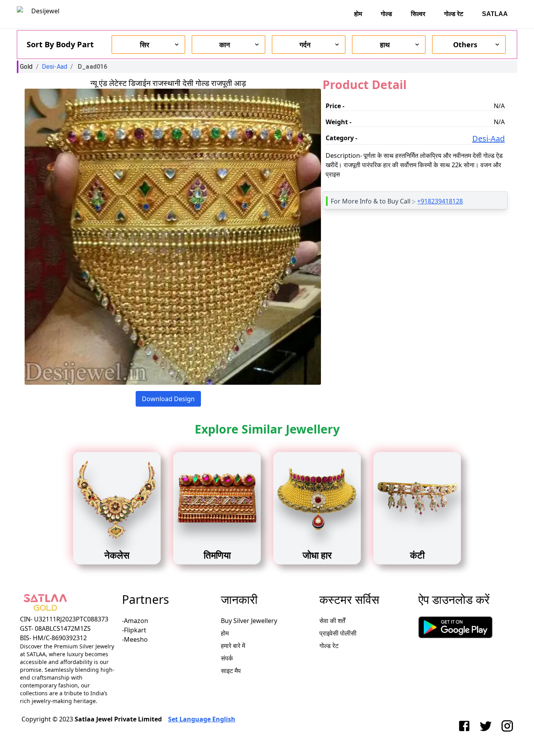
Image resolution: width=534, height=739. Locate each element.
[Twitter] (487, 726)
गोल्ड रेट (453, 14)
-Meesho (135, 639)
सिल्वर (418, 14)
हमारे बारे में (233, 645)
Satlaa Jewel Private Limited (118, 719)
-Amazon (135, 620)
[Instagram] (508, 726)
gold (26, 66)
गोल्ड (386, 14)
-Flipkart (134, 630)
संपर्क (227, 658)
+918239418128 (440, 201)
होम (358, 14)
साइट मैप (231, 670)
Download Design (168, 398)
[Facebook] (465, 726)
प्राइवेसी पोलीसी (338, 633)
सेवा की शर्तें (332, 620)
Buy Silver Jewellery (249, 620)
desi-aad (54, 66)
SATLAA (495, 14)
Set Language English (201, 719)
